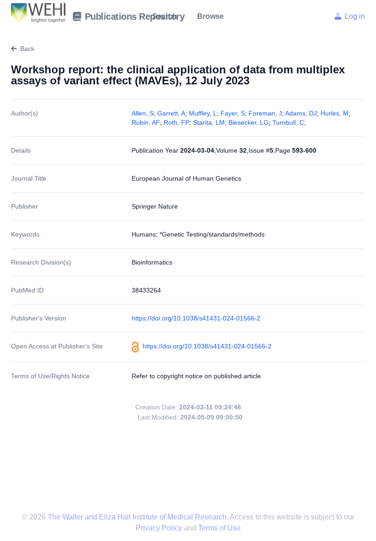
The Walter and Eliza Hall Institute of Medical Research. (138, 517)
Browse (210, 16)
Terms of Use (219, 528)
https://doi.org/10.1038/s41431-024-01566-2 (196, 318)
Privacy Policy (160, 528)
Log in (355, 16)
